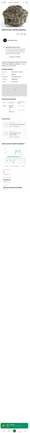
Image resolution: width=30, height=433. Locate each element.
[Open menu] (2, 2)
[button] (15, 89)
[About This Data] (25, 143)
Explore (10, 2)
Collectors (16, 2)
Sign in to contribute (15, 56)
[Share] (25, 34)
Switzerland (14, 81)
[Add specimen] (14, 431)
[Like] (17, 34)
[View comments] (19, 34)
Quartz (21, 72)
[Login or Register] (26, 2)
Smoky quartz (15, 72)
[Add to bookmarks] (22, 34)
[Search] (23, 2)
